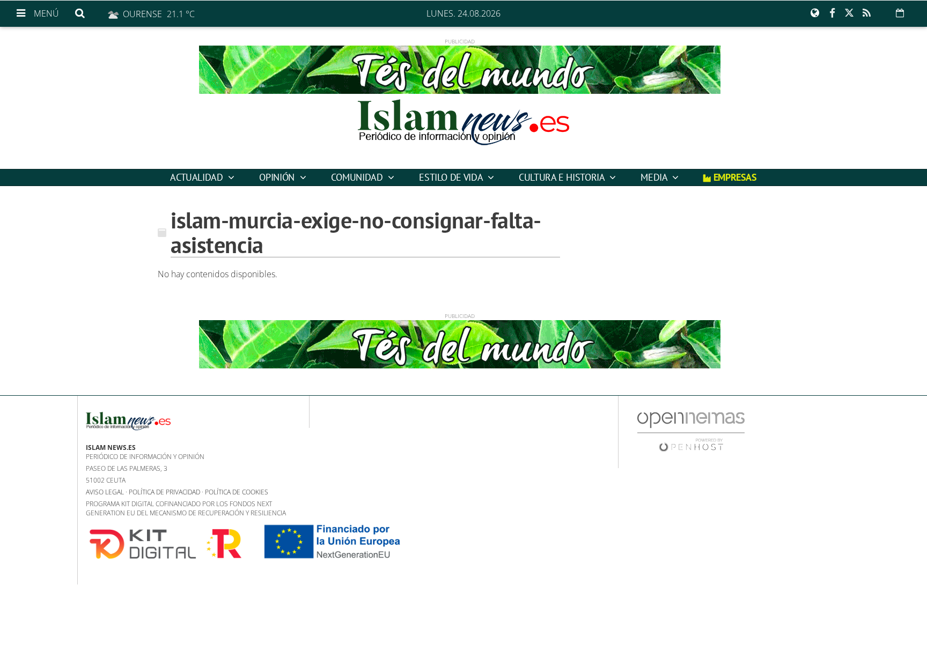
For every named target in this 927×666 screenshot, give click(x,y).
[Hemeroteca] (900, 13)
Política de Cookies (236, 492)
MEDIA (655, 177)
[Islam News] (463, 131)
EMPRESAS (734, 177)
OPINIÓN (278, 177)
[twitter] (849, 13)
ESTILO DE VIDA (452, 177)
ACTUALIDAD (197, 177)
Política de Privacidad (164, 492)
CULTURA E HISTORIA (563, 177)
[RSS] (866, 13)
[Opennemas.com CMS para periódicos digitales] (691, 431)
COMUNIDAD (358, 177)
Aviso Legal (105, 492)
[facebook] (832, 13)
